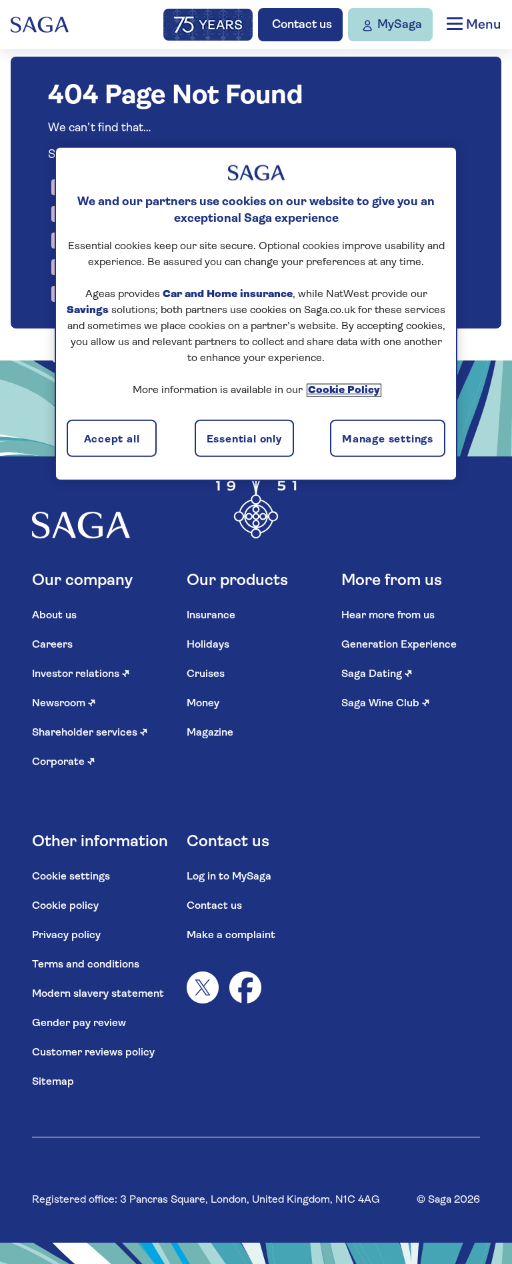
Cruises (206, 674)
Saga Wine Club (385, 703)
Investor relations (81, 674)
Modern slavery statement (98, 994)
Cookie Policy (344, 390)
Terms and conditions (85, 964)
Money (203, 703)
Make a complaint (231, 935)
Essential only (244, 439)
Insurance (211, 615)
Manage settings (387, 439)
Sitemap (53, 1082)
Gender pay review (79, 1023)
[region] (256, 313)
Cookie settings (71, 877)
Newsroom (64, 703)
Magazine (210, 733)
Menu (482, 25)
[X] (203, 987)
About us (54, 615)
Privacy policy (66, 935)
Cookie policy (65, 906)
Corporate (63, 762)
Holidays (208, 645)
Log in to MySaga (229, 877)
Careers (52, 645)
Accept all (112, 439)
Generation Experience (399, 645)
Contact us (214, 906)
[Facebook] (245, 987)
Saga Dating (377, 674)
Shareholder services (90, 733)
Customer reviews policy (93, 1052)
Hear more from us (388, 615)
